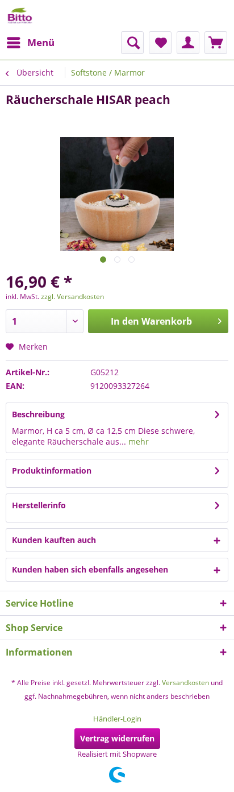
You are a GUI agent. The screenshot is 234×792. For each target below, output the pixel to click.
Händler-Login (117, 719)
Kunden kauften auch (54, 539)
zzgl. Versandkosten (72, 296)
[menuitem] (30, 42)
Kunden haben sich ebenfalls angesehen (90, 569)
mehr (137, 441)
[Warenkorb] (215, 42)
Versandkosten (185, 682)
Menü (41, 42)
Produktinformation (51, 470)
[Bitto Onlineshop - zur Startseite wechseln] (20, 16)
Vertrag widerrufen (117, 738)
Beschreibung (38, 414)
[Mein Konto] (188, 42)
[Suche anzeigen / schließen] (132, 42)
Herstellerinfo (39, 505)
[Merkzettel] (160, 42)
